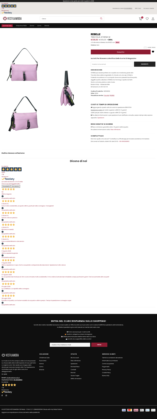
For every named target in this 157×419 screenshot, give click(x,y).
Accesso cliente (149, 8)
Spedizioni (100, 118)
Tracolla (106, 95)
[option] (23, 82)
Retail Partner (58, 409)
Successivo (15, 186)
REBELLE (96, 34)
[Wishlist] (153, 51)
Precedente (6, 186)
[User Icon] (153, 18)
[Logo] (19, 18)
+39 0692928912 (124, 141)
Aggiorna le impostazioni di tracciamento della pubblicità (21, 412)
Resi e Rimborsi (115, 129)
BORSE (112, 95)
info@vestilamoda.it (13, 378)
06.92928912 (128, 8)
